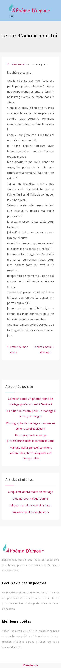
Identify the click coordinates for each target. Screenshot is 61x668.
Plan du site (30, 665)
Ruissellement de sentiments (30, 512)
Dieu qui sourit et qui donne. (30, 498)
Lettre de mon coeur (19, 349)
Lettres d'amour (18, 64)
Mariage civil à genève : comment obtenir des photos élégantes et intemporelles (31, 453)
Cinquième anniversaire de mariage (30, 492)
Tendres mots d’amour (42, 349)
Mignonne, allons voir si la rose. (30, 505)
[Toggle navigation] (12, 15)
